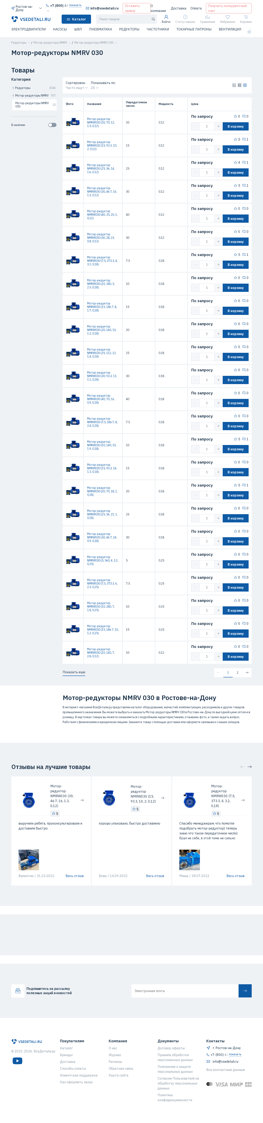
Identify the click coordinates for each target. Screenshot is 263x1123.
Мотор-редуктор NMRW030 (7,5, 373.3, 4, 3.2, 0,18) (102, 260)
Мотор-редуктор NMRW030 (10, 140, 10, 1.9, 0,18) (101, 445)
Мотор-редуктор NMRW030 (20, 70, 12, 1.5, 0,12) (101, 122)
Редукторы (35, 88)
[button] (13, 31)
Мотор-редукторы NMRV (35, 95)
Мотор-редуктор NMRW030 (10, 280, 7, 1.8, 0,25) (101, 606)
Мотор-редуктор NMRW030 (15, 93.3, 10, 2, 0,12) (102, 145)
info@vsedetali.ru (104, 8)
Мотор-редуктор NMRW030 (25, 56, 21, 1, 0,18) (102, 514)
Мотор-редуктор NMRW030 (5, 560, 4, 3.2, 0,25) (102, 560)
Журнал (115, 1055)
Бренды (66, 1055)
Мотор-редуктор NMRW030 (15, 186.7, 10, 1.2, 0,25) (103, 629)
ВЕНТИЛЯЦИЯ (230, 29)
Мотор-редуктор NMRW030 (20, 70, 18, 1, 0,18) (102, 491)
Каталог (79, 19)
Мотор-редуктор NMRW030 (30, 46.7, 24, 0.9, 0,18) (102, 537)
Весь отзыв (75, 876)
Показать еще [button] (74, 672)
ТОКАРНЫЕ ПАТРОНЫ (194, 29)
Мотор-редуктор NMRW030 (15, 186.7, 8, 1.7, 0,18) (102, 307)
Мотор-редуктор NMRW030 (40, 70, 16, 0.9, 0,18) (101, 399)
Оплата (196, 8)
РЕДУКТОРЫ (129, 29)
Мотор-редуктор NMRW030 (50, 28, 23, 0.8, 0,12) (101, 237)
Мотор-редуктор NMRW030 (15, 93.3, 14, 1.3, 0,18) (102, 468)
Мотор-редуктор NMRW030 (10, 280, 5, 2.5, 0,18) (101, 283)
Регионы (115, 1062)
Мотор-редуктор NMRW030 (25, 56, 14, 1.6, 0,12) (101, 168)
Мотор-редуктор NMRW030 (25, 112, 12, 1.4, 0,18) (101, 353)
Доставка (178, 8)
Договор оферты (171, 1048)
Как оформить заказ (76, 1082)
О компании (158, 8)
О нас (113, 1048)
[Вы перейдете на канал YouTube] (17, 1061)
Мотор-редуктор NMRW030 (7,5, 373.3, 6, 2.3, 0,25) (102, 583)
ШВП (78, 29)
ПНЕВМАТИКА (100, 29)
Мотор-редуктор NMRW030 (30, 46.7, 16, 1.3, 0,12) (102, 191)
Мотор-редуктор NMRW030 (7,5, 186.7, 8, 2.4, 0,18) (102, 422)
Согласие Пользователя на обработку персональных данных (178, 1083)
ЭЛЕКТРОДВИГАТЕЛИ (28, 29)
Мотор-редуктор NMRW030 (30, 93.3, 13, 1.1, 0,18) (102, 376)
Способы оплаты (73, 1068)
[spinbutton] (207, 126)
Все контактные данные (225, 1070)
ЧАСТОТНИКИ (158, 29)
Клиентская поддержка (79, 1075)
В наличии (18, 125)
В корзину (236, 126)
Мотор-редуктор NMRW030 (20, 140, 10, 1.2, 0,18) (101, 330)
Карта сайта (118, 1075)
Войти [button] (166, 22)
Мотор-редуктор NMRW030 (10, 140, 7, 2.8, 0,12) (101, 652)
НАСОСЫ (60, 29)
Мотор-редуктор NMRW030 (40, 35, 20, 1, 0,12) (102, 214)
